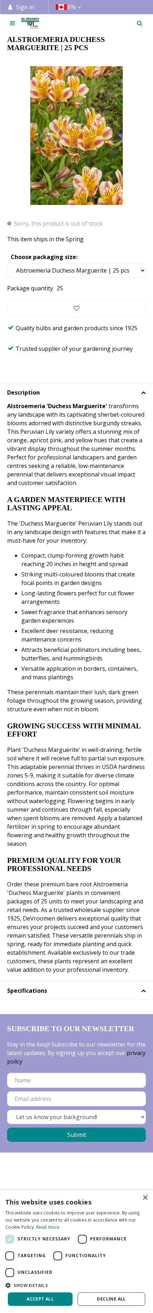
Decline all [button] (111, 1299)
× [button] (145, 1198)
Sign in (25, 7)
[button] (76, 1285)
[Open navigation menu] (12, 23)
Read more (48, 1227)
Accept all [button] (40, 1299)
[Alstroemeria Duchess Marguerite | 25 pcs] (76, 135)
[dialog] (76, 1251)
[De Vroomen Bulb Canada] (30, 23)
